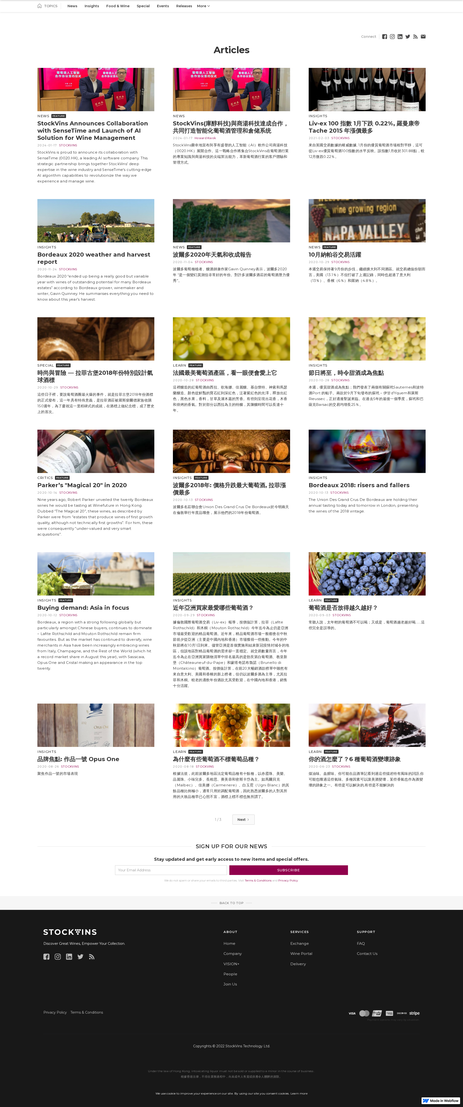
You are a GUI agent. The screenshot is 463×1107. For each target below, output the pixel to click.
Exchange (299, 943)
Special (45, 365)
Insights (318, 116)
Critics (45, 478)
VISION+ (231, 964)
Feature (59, 115)
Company (233, 953)
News (43, 116)
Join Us (230, 984)
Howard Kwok (205, 138)
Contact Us (367, 953)
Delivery (298, 964)
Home (229, 943)
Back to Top (231, 903)
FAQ (361, 943)
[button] (203, 6)
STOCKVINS (68, 145)
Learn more (299, 1093)
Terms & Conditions (258, 880)
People (230, 974)
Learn (179, 365)
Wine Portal (301, 953)
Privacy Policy (288, 880)
